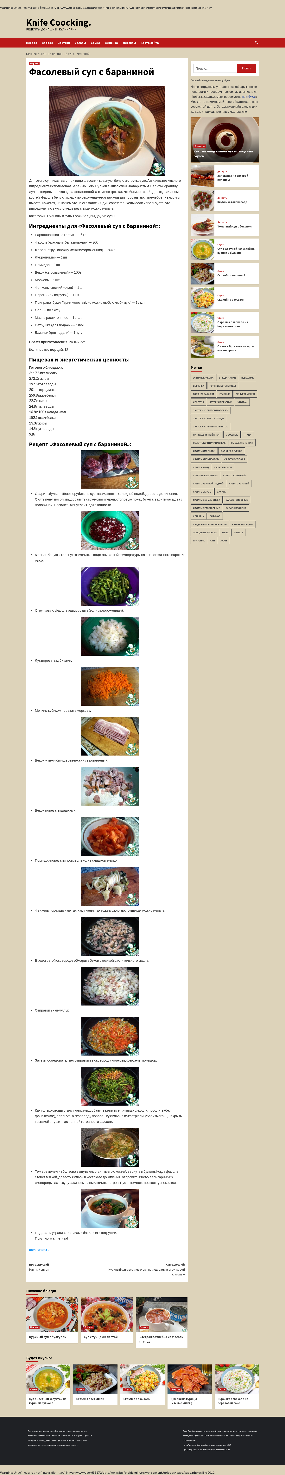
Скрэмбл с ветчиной (231, 275)
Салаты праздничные (206, 508)
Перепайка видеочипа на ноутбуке (210, 80)
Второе (47, 43)
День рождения (245, 394)
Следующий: (146, 1269)
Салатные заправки (205, 475)
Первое (31, 43)
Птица (247, 435)
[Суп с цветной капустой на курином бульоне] (202, 249)
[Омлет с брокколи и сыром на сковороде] (202, 347)
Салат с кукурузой (234, 475)
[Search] (256, 42)
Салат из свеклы (234, 459)
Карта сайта (150, 43)
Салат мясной (223, 467)
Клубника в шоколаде (232, 202)
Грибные (224, 394)
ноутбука (248, 97)
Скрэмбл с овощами (230, 300)
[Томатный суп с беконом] (202, 225)
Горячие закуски (203, 394)
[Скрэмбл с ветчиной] (202, 273)
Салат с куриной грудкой (208, 483)
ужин (223, 541)
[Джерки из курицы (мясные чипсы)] (190, 1379)
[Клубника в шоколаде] (202, 200)
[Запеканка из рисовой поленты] (202, 176)
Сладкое (215, 516)
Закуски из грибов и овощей (210, 410)
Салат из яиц (201, 467)
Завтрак (242, 402)
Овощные (232, 435)
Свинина (198, 516)
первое (238, 532)
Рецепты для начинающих (209, 443)
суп (212, 541)
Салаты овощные (237, 500)
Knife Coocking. (58, 22)
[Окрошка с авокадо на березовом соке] (202, 322)
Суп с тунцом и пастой (101, 1337)
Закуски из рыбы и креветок (210, 426)
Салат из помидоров (206, 459)
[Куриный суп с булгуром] (52, 1314)
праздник (199, 541)
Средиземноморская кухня (210, 524)
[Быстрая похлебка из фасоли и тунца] (161, 1314)
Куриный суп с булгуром (47, 1337)
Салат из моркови (204, 451)
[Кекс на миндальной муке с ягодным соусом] (225, 140)
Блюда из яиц (227, 378)
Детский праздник (220, 402)
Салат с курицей (239, 483)
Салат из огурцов (231, 451)
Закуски (64, 43)
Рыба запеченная (242, 443)
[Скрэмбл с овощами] (202, 298)
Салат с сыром (202, 492)
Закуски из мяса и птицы (208, 418)
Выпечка (111, 43)
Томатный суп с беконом (234, 226)
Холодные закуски (205, 532)
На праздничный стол (206, 435)
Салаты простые (235, 508)
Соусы (95, 43)
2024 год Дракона (203, 378)
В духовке (247, 378)
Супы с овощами (242, 524)
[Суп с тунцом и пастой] (107, 1314)
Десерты (129, 43)
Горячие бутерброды (223, 386)
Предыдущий (39, 1266)
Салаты (80, 43)
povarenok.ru (39, 1249)
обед (225, 532)
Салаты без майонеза (206, 500)
